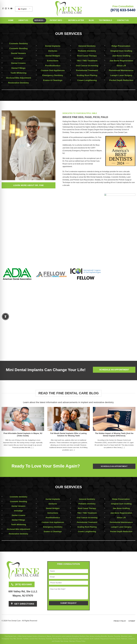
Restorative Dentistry (18, 83)
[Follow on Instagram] (6, 9)
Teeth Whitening (18, 73)
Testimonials (105, 20)
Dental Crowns (18, 63)
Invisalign (18, 58)
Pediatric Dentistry (87, 51)
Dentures (52, 51)
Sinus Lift (121, 65)
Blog (91, 20)
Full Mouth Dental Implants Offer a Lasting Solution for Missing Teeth (68, 434)
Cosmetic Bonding (18, 48)
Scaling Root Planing (87, 75)
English (23, 9)
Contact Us (123, 20)
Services (38, 20)
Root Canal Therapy (87, 56)
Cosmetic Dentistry (18, 43)
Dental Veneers (18, 53)
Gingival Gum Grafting (121, 51)
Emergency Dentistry (52, 75)
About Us (23, 20)
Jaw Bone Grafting (121, 56)
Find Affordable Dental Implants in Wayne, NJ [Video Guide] (23, 434)
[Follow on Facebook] (3, 9)
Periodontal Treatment (87, 70)
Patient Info (56, 20)
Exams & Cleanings (52, 80)
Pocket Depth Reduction (121, 80)
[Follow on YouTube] (11, 9)
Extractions (52, 61)
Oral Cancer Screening (87, 65)
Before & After (76, 20)
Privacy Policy (80, 641)
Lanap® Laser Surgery (121, 75)
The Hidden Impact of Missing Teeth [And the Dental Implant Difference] (114, 434)
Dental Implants (52, 46)
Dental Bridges (52, 56)
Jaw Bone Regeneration (121, 61)
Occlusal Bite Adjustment (18, 78)
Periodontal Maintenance (121, 70)
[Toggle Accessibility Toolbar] (5, 316)
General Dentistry (87, 46)
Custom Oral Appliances (53, 70)
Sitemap (72, 641)
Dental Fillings (18, 68)
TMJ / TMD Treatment (87, 61)
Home (10, 20)
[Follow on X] (8, 9)
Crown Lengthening (87, 80)
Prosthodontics (52, 65)
